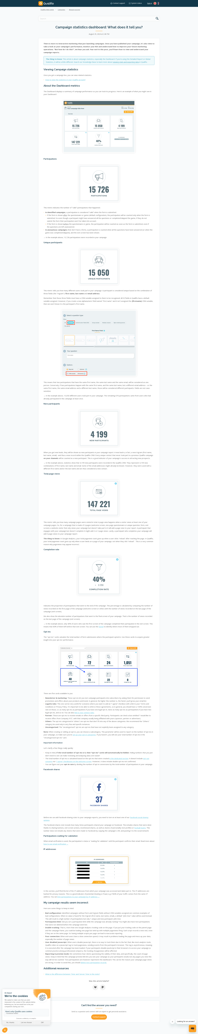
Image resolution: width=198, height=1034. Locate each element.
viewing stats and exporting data (126, 62)
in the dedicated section (118, 758)
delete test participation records (93, 962)
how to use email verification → (56, 844)
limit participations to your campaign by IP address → (78, 897)
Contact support (119, 3)
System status (136, 3)
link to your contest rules (84, 712)
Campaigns (61, 10)
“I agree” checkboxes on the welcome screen (74, 761)
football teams (140, 828)
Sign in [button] (149, 3)
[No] (103, 987)
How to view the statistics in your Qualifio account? (65, 80)
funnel (101, 626)
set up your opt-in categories (84, 735)
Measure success (74, 10)
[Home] (46, 3)
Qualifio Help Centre (47, 10)
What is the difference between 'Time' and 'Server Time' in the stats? (72, 974)
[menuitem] (158, 3)
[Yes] (95, 987)
